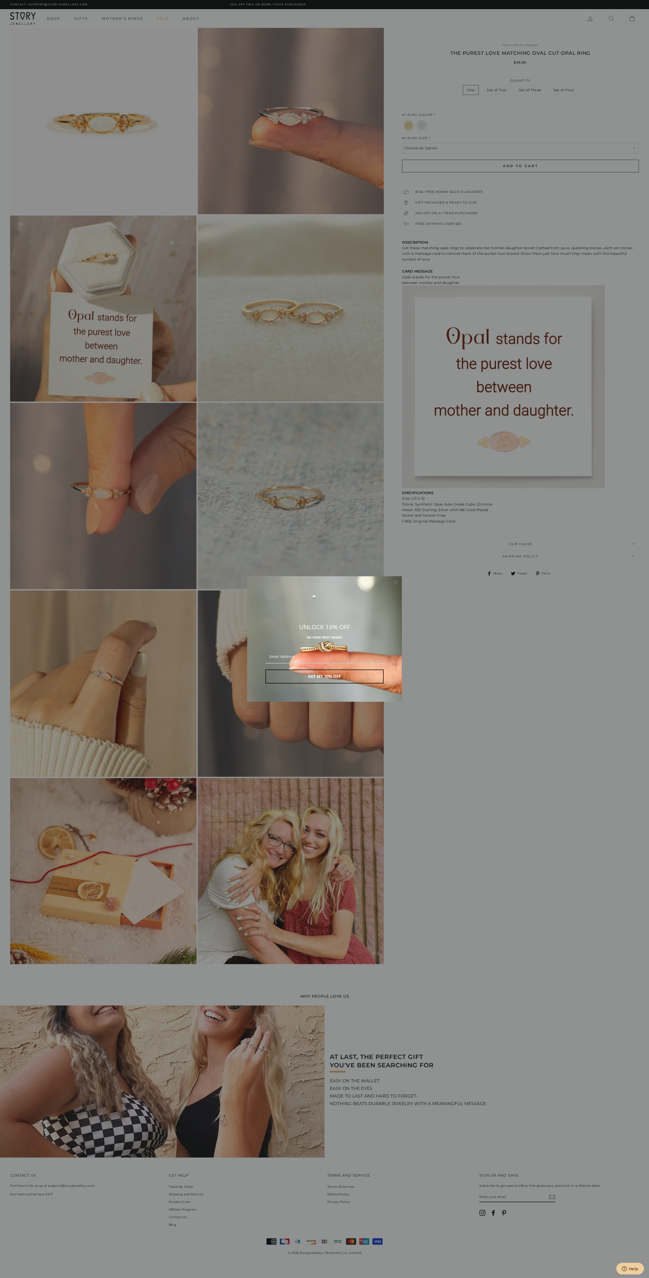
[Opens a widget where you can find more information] (630, 1269)
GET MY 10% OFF (324, 676)
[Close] (396, 582)
